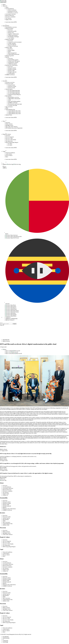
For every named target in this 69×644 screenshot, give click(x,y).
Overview (10, 30)
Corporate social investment (14, 42)
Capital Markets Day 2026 (14, 113)
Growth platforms (9, 8)
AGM (9, 100)
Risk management (12, 53)
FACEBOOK (6, 636)
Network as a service (13, 12)
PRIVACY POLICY (9, 320)
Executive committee (10, 16)
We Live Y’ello (9, 138)
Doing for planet (9, 28)
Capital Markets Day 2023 (14, 112)
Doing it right (8, 47)
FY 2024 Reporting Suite (14, 91)
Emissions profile (12, 31)
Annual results (11, 85)
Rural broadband (12, 44)
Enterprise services (12, 11)
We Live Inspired (9, 137)
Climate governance (13, 35)
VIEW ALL (2, 479)
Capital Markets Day (8, 523)
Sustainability (6, 25)
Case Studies (11, 38)
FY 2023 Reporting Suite (14, 93)
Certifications (11, 73)
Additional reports (12, 63)
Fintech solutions (12, 10)
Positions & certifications (11, 65)
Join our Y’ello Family (10, 139)
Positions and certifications (9, 508)
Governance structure (10, 14)
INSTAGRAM (6, 638)
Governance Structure (8, 488)
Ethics (9, 51)
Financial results (9, 83)
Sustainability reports (13, 59)
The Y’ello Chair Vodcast (11, 126)
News (4, 121)
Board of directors (9, 15)
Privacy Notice (8, 155)
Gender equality (12, 43)
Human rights (11, 50)
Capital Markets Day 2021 (14, 111)
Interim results (11, 87)
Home (4, 4)
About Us (5, 6)
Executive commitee (7, 491)
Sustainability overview (11, 27)
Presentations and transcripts (15, 104)
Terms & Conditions (10, 152)
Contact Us (5, 495)
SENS (6, 108)
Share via (9, 350)
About (6, 7)
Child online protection (13, 54)
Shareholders (8, 96)
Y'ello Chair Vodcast (7, 534)
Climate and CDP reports (14, 61)
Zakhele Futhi (8, 115)
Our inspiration (9, 141)
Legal (4, 151)
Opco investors (9, 106)
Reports (7, 57)
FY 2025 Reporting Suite (14, 90)
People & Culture (7, 134)
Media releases (9, 124)
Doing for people (9, 39)
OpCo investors (6, 522)
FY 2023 (10, 143)
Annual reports (9, 89)
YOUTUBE (5, 642)
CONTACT (8, 317)
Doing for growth (9, 55)
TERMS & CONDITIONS (11, 318)
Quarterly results (12, 86)
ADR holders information (14, 98)
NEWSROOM (6, 339)
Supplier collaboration (13, 34)
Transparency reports (13, 62)
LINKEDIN (5, 640)
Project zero (11, 32)
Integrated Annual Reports (14, 94)
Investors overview (10, 82)
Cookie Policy (8, 154)
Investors (5, 81)
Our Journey (8, 18)
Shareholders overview (13, 97)
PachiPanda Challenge (13, 36)
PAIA (6, 156)
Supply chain (8, 19)
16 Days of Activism (13, 46)
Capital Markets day (10, 109)
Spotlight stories (9, 125)
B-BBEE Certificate (10, 74)
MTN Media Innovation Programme (13, 128)
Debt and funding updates (14, 101)
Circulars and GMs (12, 105)
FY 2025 (10, 145)
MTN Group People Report (11, 142)
